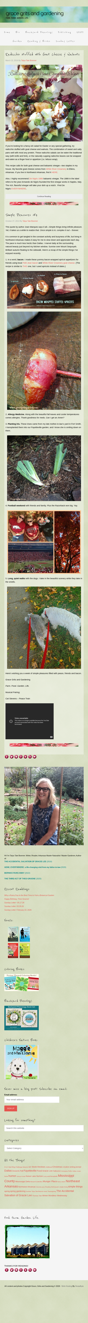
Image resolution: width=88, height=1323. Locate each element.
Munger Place (50, 1181)
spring (7, 1191)
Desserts (15, 1171)
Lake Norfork (37, 1176)
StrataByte (79, 1286)
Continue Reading (44, 196)
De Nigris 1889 (36, 178)
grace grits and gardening (44, 14)
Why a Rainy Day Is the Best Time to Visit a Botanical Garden (29, 895)
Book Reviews (38, 1167)
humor (12, 1175)
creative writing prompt (72, 1167)
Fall (21, 1171)
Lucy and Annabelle (50, 1176)
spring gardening (17, 1191)
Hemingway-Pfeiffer (66, 1171)
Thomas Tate (37, 1196)
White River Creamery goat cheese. (59, 263)
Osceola (38, 1187)
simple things (75, 1186)
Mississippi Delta (22, 1181)
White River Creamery (56, 169)
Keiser (28, 1176)
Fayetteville (30, 1170)
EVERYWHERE (18, 189)
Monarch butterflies (36, 1181)
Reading (48, 1187)
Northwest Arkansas (27, 1187)
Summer (28, 1191)
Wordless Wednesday (57, 1196)
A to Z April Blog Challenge (13, 1167)
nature (63, 1181)
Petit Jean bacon (30, 263)
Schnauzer (55, 1187)
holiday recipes (77, 1171)
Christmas (57, 1167)
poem (43, 1187)
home (6, 1176)
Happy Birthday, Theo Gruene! (16, 899)
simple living (63, 1187)
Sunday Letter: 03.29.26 (14, 906)
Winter (45, 1196)
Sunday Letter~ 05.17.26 (14, 903)
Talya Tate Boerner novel (39, 1191)
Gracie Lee (47, 1171)
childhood (49, 1167)
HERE (54, 172)
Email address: (10, 1095)
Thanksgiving (52, 1191)
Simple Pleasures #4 (21, 215)
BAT (30, 1167)
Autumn (25, 1167)
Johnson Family (20, 1176)
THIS (25, 266)
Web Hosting (67, 1286)
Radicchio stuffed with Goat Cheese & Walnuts (43, 54)
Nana (59, 1182)
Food (39, 1171)
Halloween (57, 1171)
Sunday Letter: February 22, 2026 (18, 910)
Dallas (8, 1170)
